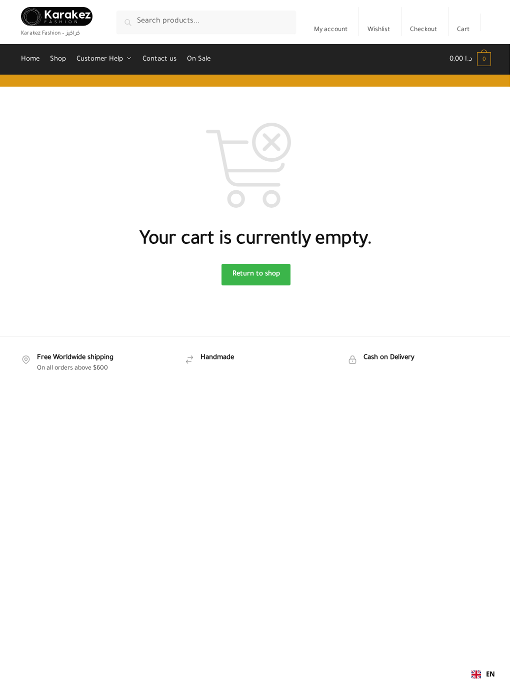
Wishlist (379, 30)
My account (331, 30)
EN (490, 673)
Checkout (423, 30)
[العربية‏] (490, 22)
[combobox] (483, 674)
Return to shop (256, 274)
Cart (463, 30)
